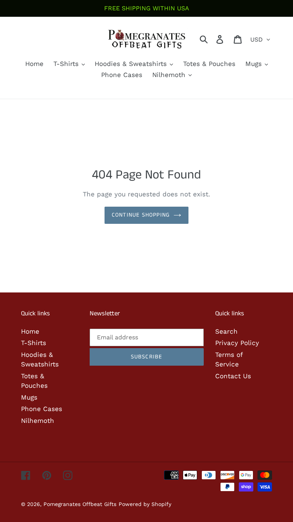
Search (226, 331)
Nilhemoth (37, 420)
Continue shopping (141, 215)
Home (30, 331)
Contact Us (233, 376)
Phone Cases (41, 409)
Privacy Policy (237, 343)
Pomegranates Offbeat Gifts (79, 504)
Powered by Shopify (145, 504)
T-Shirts (33, 343)
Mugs (29, 397)
